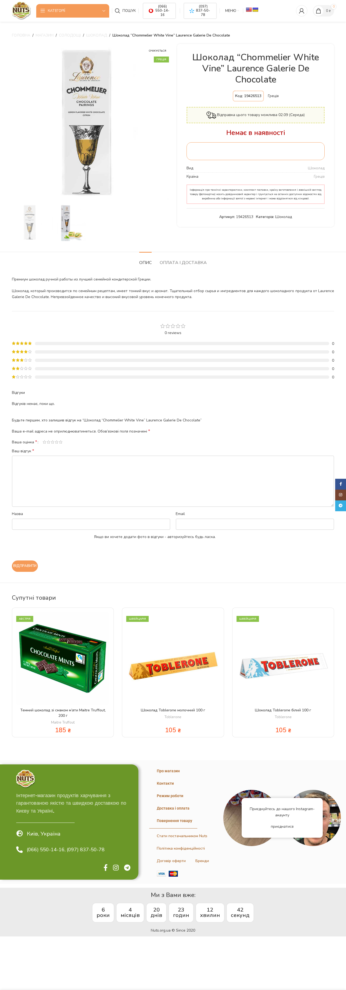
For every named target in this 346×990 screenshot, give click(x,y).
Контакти (165, 783)
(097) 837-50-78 (203, 10)
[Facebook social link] (105, 868)
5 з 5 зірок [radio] (61, 442)
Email (180, 513)
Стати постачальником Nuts (182, 836)
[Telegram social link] (127, 868)
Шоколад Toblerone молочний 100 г (173, 710)
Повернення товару (174, 821)
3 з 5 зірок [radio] (53, 442)
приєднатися (282, 826)
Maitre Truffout (63, 722)
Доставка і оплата (173, 808)
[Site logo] (21, 10)
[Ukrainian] (255, 9)
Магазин (45, 35)
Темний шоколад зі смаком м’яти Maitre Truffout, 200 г (63, 713)
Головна (21, 35)
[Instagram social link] (115, 868)
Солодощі (70, 35)
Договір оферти (171, 860)
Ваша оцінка (24, 442)
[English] (249, 9)
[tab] (145, 260)
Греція (319, 176)
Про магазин (168, 771)
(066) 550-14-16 (162, 10)
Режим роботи (170, 796)
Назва (17, 513)
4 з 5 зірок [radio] (57, 442)
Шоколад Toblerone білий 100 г (283, 710)
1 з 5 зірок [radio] (44, 442)
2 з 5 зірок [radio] (48, 442)
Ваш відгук (23, 451)
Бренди (202, 860)
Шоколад (96, 35)
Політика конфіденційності (181, 848)
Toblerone (172, 717)
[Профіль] (301, 10)
